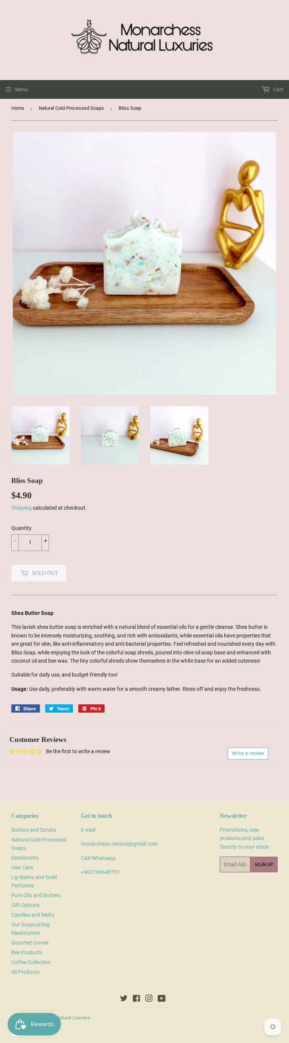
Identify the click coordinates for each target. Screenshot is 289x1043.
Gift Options (25, 905)
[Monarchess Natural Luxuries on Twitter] (124, 999)
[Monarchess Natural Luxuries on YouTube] (162, 999)
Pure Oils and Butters (36, 895)
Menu (21, 89)
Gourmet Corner (30, 943)
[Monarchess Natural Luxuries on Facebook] (136, 999)
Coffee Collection (31, 962)
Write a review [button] (248, 753)
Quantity (21, 528)
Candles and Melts (32, 915)
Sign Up (264, 864)
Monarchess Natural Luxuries (59, 1017)
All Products (25, 972)
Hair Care (22, 867)
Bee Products (27, 952)
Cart (277, 89)
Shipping (21, 508)
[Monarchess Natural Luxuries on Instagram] (149, 999)
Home (17, 108)
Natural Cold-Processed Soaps (71, 108)
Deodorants (25, 858)
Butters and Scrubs (33, 830)
